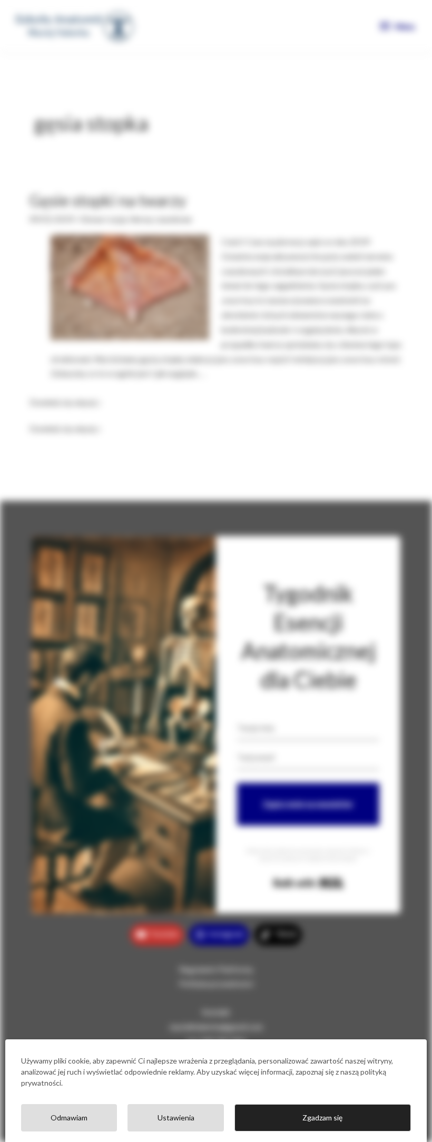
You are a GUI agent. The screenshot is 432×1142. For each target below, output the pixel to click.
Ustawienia (176, 1117)
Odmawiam (69, 1117)
